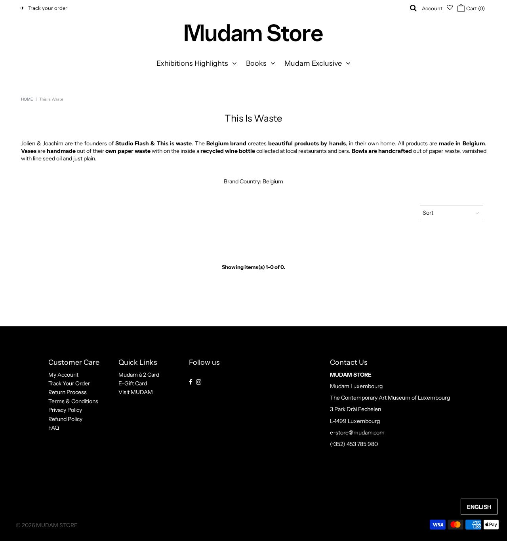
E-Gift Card (132, 383)
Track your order (46, 8)
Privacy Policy (65, 409)
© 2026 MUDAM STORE (47, 525)
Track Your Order (69, 383)
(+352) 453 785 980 (354, 444)
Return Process (67, 392)
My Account (63, 374)
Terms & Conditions (73, 401)
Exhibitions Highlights (192, 63)
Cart (475, 8)
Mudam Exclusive (313, 63)
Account (432, 8)
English (479, 507)
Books (256, 63)
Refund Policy (65, 419)
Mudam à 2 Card (138, 374)
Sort (428, 212)
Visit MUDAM (135, 392)
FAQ (53, 427)
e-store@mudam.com (357, 432)
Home (27, 99)
